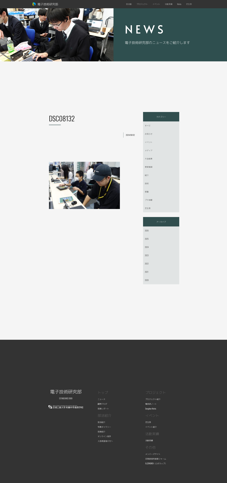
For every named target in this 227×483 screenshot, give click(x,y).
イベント (148, 142)
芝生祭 (148, 208)
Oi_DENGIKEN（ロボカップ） (156, 463)
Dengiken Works (150, 408)
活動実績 (149, 440)
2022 (147, 263)
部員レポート (103, 408)
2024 (147, 247)
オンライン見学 (104, 436)
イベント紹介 (151, 426)
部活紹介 (101, 422)
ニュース (101, 399)
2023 (147, 255)
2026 (147, 230)
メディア (148, 150)
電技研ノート (151, 403)
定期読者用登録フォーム (155, 458)
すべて (148, 125)
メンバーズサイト (152, 454)
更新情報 (148, 166)
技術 (147, 183)
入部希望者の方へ (105, 441)
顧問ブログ (102, 403)
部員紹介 (101, 431)
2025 (147, 238)
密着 (147, 191)
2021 (146, 271)
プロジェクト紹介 (152, 399)
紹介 (147, 175)
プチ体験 (148, 199)
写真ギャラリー (104, 426)
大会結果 (148, 158)
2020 (147, 280)
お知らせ (148, 133)
